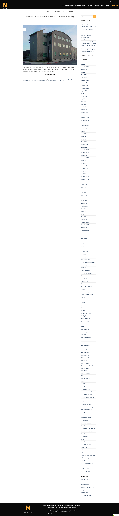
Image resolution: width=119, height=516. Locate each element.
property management (53, 80)
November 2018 (85, 152)
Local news (83, 342)
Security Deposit (85, 468)
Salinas (82, 452)
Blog (102, 5)
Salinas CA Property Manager (88, 455)
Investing (83, 326)
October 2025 (84, 69)
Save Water (83, 460)
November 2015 (85, 179)
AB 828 (82, 246)
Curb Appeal (84, 283)
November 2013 (85, 224)
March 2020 (84, 109)
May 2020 (83, 104)
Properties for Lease (68, 5)
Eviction (83, 297)
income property (85, 321)
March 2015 (84, 195)
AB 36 (82, 243)
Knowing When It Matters (87, 29)
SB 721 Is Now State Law (87, 463)
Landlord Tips (84, 332)
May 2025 (83, 72)
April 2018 (83, 163)
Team (57, 22)
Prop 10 (83, 383)
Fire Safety (83, 302)
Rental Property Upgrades (87, 433)
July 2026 (83, 64)
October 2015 (84, 182)
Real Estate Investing (86, 404)
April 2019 (83, 139)
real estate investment (86, 409)
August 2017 (84, 171)
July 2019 (83, 131)
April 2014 (83, 214)
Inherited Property (85, 324)
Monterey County (85, 363)
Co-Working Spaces (80, 5)
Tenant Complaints (85, 479)
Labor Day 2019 (85, 329)
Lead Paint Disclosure (86, 340)
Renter (82, 439)
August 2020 (84, 96)
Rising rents (84, 447)
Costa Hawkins (84, 281)
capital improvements (86, 257)
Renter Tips (83, 441)
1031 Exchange (84, 238)
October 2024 (84, 82)
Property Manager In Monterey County (88, 400)
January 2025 (84, 77)
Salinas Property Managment (88, 457)
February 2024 (84, 85)
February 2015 (84, 198)
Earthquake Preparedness (87, 291)
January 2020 (84, 115)
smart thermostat (85, 474)
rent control (83, 415)
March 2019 (84, 141)
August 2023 (84, 90)
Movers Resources (85, 373)
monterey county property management (57, 79)
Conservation (84, 275)
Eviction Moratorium (85, 299)
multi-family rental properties (32, 80)
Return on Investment (86, 444)
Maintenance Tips (85, 355)
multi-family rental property (43, 80)
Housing (83, 310)
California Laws (84, 251)
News (82, 381)
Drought (83, 289)
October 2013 (84, 227)
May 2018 (83, 160)
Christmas (83, 267)
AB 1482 (83, 241)
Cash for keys (84, 265)
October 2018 (84, 155)
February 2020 (84, 112)
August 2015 (84, 184)
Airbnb (82, 249)
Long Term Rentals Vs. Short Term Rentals (88, 348)
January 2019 (84, 147)
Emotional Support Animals (87, 294)
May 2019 (83, 136)
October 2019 (84, 123)
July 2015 (83, 187)
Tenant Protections (85, 482)
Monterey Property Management (85, 369)
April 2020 (83, 107)
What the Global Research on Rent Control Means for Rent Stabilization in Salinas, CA (88, 49)
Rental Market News (86, 423)
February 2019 (84, 144)
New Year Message (85, 378)
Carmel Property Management (88, 262)
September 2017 (85, 168)
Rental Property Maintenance (88, 428)
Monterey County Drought (87, 366)
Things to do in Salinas (86, 490)
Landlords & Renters (86, 337)
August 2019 (84, 128)
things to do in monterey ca (87, 487)
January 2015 (84, 200)
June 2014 (83, 208)
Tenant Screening (85, 484)
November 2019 (85, 120)
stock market (41, 79)
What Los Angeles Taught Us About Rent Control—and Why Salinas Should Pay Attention (88, 43)
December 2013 (85, 222)
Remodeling (84, 412)
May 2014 (83, 211)
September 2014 (85, 206)
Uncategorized (84, 492)
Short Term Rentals (85, 471)
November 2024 (85, 80)
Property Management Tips (87, 397)
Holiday (83, 308)
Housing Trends (85, 316)
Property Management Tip (87, 394)
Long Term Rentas (85, 352)
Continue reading (50, 74)
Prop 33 (83, 386)
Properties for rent (85, 389)
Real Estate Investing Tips (87, 407)
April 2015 (83, 192)
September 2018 (85, 157)
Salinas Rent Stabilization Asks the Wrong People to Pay (88, 25)
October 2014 (84, 203)
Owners (97, 5)
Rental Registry (84, 436)
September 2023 (85, 88)
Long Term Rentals (85, 345)
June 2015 (83, 190)
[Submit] (94, 16)
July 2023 (83, 93)
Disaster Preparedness (86, 286)
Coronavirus (84, 278)
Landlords (83, 334)
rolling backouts (84, 449)
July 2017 (83, 174)
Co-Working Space (85, 270)
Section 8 (83, 465)
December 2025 (85, 66)
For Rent (83, 305)
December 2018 (85, 149)
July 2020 (83, 99)
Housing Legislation (86, 313)
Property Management (86, 391)
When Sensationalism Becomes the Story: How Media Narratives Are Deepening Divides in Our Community (87, 35)
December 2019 (85, 117)
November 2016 (85, 176)
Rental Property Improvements (88, 425)
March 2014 (84, 216)
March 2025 (84, 74)
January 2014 (84, 219)
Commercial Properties (86, 273)
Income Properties (85, 318)
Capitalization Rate (85, 259)
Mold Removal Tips (85, 358)
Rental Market (84, 420)
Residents (91, 5)
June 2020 (83, 101)
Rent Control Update (86, 417)
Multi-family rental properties (33, 79)
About (107, 5)
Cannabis (83, 254)
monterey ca (84, 360)
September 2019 (85, 125)
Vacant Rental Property (86, 495)
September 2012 (85, 230)
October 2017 (84, 166)
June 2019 (83, 133)
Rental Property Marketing (87, 431)
